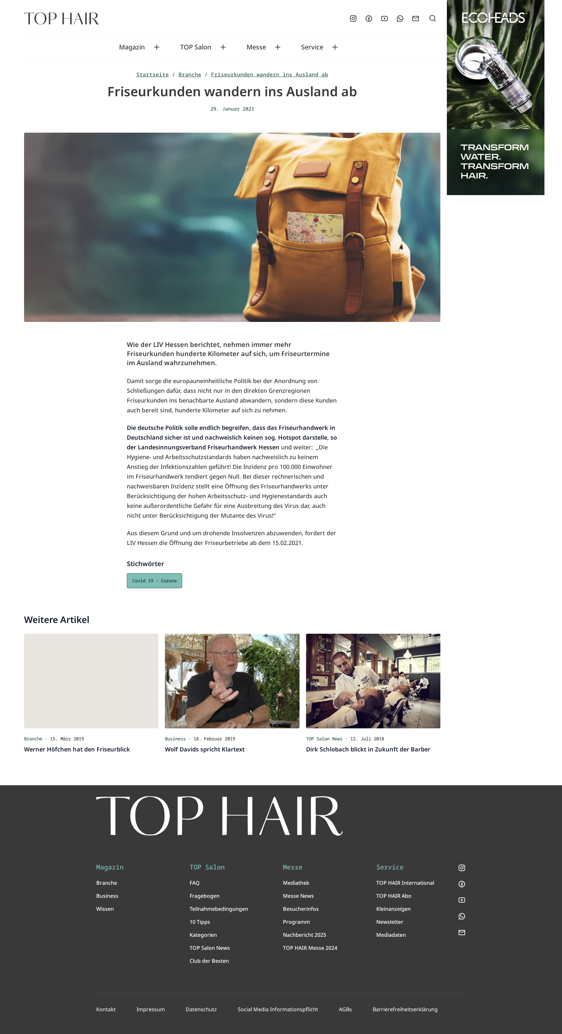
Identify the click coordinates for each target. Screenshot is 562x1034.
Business (107, 895)
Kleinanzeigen (393, 908)
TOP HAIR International (405, 882)
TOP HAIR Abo (393, 895)
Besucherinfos (301, 908)
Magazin (132, 47)
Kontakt (106, 1009)
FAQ (195, 882)
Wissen (105, 908)
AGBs (345, 1009)
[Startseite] (61, 18)
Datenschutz (201, 1009)
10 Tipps (200, 921)
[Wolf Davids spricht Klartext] (232, 681)
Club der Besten (209, 960)
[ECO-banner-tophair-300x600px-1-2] (495, 97)
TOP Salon (195, 47)
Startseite (152, 74)
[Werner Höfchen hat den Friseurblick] (91, 681)
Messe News (298, 895)
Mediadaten (391, 934)
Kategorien (203, 934)
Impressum (151, 1009)
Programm (296, 921)
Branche (190, 74)
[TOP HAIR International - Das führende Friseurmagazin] (219, 816)
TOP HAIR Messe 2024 (310, 947)
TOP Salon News (210, 947)
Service (312, 47)
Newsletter (389, 921)
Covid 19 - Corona (154, 580)
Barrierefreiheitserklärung (405, 1009)
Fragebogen (205, 895)
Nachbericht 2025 (304, 934)
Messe (256, 47)
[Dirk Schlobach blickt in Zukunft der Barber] (373, 681)
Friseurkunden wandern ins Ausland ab (269, 74)
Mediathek (296, 882)
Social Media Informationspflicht (278, 1009)
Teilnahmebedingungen (219, 908)
